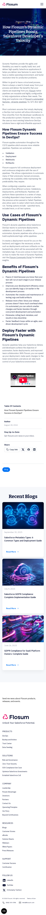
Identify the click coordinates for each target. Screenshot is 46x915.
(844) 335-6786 (11, 902)
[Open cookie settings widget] (4, 911)
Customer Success (9, 863)
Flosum (32, 91)
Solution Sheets (8, 839)
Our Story (5, 811)
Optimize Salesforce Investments (14, 771)
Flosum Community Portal (20, 257)
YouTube (10, 885)
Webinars (5, 843)
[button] (41, 4)
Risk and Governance (10, 760)
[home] (10, 4)
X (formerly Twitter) (14, 890)
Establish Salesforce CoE (11, 775)
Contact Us (6, 803)
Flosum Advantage (9, 792)
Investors (6, 796)
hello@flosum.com (28, 902)
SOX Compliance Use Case (12, 768)
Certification (7, 867)
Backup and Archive (9, 740)
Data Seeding (7, 747)
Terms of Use (31, 898)
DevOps (5, 736)
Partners (5, 799)
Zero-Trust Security (9, 764)
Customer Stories (8, 831)
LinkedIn (10, 880)
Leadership (6, 788)
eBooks (5, 835)
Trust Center (7, 743)
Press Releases (8, 851)
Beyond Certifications (10, 815)
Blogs (4, 828)
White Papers (7, 847)
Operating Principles (9, 807)
